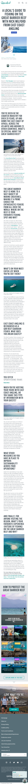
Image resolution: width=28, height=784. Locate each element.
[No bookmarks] (19, 3)
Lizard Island (4, 74)
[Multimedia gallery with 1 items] (14, 45)
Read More (7, 382)
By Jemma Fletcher (15, 64)
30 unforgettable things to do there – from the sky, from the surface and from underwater (14, 577)
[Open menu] (26, 3)
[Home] (5, 3)
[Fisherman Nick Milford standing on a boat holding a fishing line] (14, 45)
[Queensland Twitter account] (14, 762)
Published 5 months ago (16, 66)
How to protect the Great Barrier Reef (14, 588)
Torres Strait (14, 228)
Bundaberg (14, 225)
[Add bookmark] (14, 55)
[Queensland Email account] (21, 762)
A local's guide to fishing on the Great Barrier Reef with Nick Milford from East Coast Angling (14, 19)
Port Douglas (9, 81)
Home (2, 57)
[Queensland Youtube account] (18, 762)
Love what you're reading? (14, 696)
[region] (14, 105)
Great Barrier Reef (10, 57)
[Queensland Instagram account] (6, 762)
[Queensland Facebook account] (10, 762)
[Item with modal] (14, 45)
